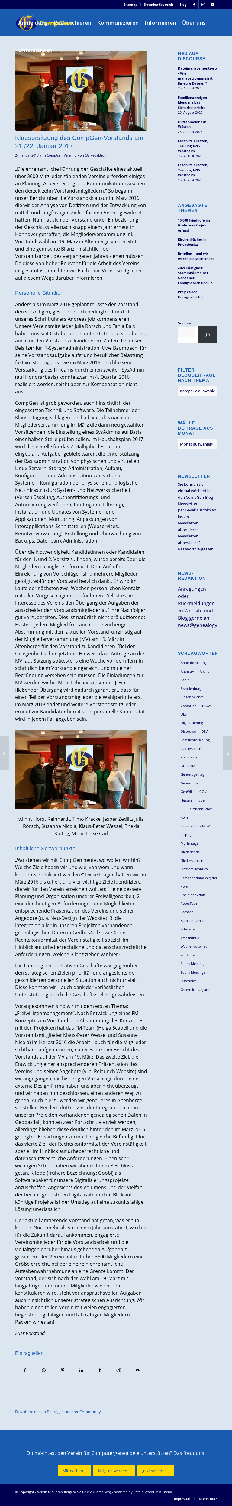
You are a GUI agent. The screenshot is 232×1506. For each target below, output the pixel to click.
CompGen (188, 705)
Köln (184, 817)
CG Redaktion (95, 155)
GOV (203, 791)
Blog (182, 4)
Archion (206, 671)
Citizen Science (192, 697)
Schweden (189, 929)
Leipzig (186, 834)
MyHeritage (189, 843)
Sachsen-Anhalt (193, 920)
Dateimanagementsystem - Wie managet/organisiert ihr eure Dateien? (197, 76)
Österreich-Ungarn (195, 989)
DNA (204, 731)
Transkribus (190, 938)
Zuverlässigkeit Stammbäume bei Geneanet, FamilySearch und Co (195, 275)
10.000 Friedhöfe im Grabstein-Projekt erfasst (194, 225)
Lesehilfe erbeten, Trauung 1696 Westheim (193, 145)
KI (182, 809)
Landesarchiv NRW (195, 826)
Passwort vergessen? (196, 549)
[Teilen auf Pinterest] (62, 1370)
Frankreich (189, 757)
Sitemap (130, 4)
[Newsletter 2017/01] (4, 753)
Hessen (186, 800)
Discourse (188, 731)
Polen (185, 886)
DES (184, 714)
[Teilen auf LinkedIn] (81, 1370)
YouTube (188, 955)
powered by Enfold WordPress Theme (143, 1492)
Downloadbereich (158, 4)
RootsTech (189, 903)
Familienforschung (195, 740)
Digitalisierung (192, 722)
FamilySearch (191, 748)
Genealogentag (192, 774)
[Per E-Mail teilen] (137, 1370)
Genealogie (189, 783)
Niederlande (190, 851)
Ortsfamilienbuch (194, 869)
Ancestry (187, 671)
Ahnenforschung (194, 662)
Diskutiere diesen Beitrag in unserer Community (58, 1411)
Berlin (185, 679)
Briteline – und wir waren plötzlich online (196, 256)
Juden (202, 800)
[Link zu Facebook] (194, 4)
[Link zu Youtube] (212, 4)
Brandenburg (191, 688)
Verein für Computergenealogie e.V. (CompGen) (74, 1492)
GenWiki (187, 791)
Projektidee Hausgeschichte (191, 294)
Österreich (189, 981)
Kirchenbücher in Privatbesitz (192, 242)
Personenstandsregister (199, 877)
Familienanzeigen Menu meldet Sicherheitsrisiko (192, 102)
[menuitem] (131, 4)
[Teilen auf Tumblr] (100, 1370)
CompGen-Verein (60, 155)
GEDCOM (188, 766)
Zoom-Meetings (193, 972)
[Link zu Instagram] (203, 4)
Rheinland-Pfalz (193, 895)
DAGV (206, 705)
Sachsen (187, 912)
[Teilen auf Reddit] (119, 1370)
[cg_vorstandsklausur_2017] (81, 91)
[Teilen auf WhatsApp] (43, 1370)
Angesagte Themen (192, 208)
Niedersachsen (192, 860)
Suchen (184, 323)
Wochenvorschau (194, 946)
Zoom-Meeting (192, 963)
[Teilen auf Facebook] (24, 1370)
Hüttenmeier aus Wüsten (192, 124)
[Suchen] (207, 334)
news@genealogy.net (202, 625)
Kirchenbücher (200, 809)
